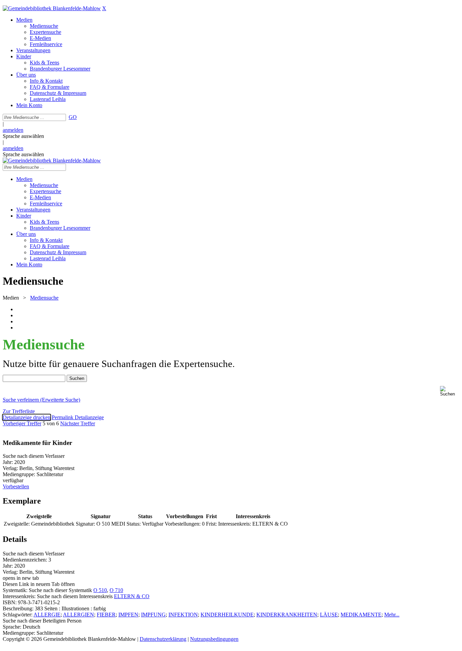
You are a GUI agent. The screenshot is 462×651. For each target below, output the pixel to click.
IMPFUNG (153, 614)
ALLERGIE (47, 614)
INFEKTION (183, 614)
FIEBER (106, 614)
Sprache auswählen (23, 136)
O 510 (100, 590)
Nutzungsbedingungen (214, 639)
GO (73, 117)
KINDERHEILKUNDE (227, 614)
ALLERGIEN (78, 614)
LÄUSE (329, 614)
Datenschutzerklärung (163, 639)
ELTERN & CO (131, 596)
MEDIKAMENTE (361, 614)
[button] (449, 391)
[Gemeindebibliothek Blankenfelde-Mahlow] (52, 8)
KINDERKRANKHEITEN (286, 614)
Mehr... (391, 614)
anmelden (13, 130)
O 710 (116, 590)
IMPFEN (128, 614)
